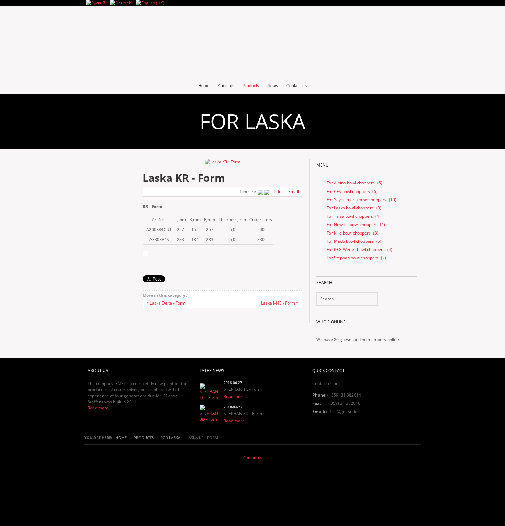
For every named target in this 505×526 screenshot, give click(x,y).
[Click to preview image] (222, 162)
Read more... (100, 408)
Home (121, 437)
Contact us (252, 457)
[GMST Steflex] (252, 47)
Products (144, 437)
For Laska (170, 437)
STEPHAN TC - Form (243, 389)
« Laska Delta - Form (166, 303)
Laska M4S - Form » (279, 303)
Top (251, 491)
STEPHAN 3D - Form (243, 413)
